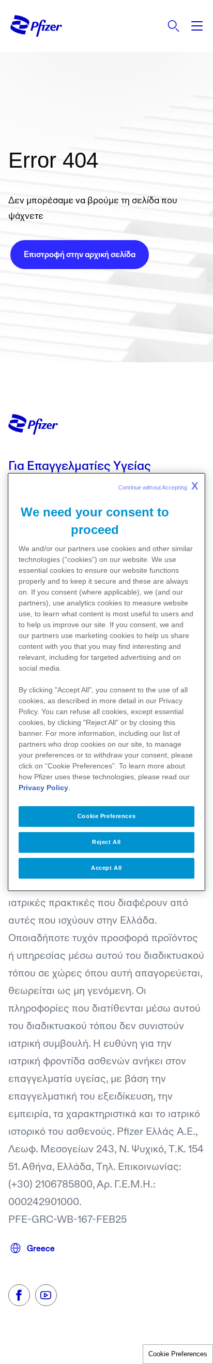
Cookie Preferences (177, 1354)
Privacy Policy (43, 787)
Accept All (106, 868)
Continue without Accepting (158, 486)
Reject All (106, 842)
